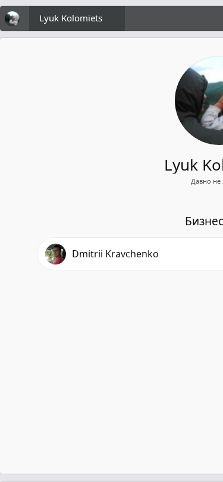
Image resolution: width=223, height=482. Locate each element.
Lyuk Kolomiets (70, 18)
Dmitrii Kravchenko (115, 253)
